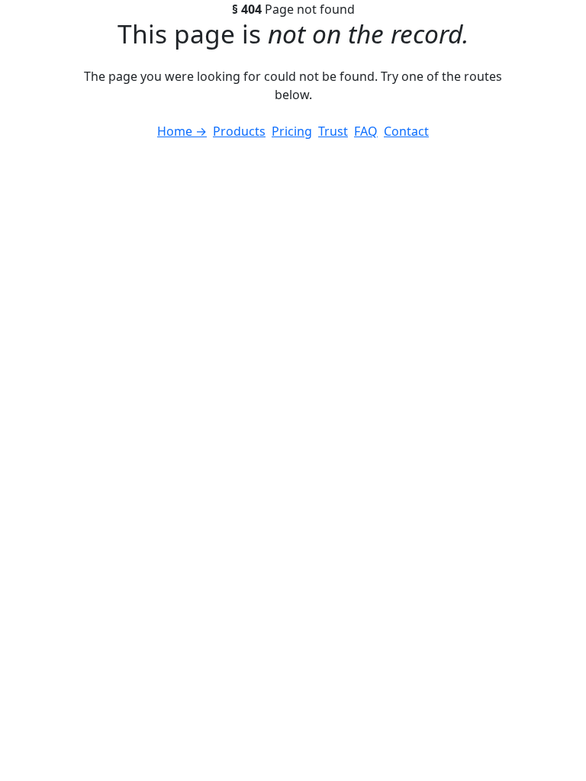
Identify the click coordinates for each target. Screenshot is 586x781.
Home (182, 131)
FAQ (366, 131)
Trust (333, 131)
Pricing (292, 131)
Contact (406, 131)
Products (239, 131)
